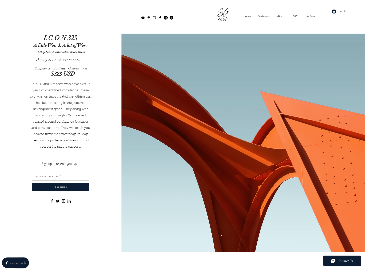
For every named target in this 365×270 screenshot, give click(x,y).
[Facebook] (52, 201)
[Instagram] (63, 201)
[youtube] (143, 18)
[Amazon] (171, 18)
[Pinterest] (149, 18)
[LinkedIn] (166, 18)
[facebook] (160, 18)
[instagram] (154, 18)
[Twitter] (57, 201)
